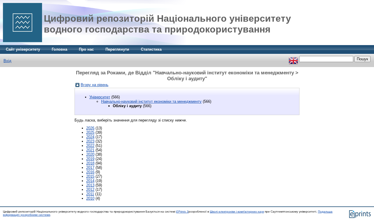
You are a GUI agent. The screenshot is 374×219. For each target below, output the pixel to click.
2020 (90, 154)
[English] (293, 59)
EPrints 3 (182, 211)
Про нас (86, 49)
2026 (90, 128)
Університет (99, 97)
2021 (90, 150)
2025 (90, 132)
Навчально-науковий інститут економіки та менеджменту (151, 101)
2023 (90, 141)
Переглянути (117, 49)
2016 (90, 172)
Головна (59, 49)
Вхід (7, 61)
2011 (90, 194)
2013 (90, 185)
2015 (90, 176)
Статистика (151, 49)
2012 (90, 189)
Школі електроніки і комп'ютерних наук (237, 211)
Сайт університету (23, 49)
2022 (90, 145)
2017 (90, 167)
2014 (90, 181)
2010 (90, 198)
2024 (90, 137)
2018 (90, 163)
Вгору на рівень (94, 85)
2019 (90, 159)
